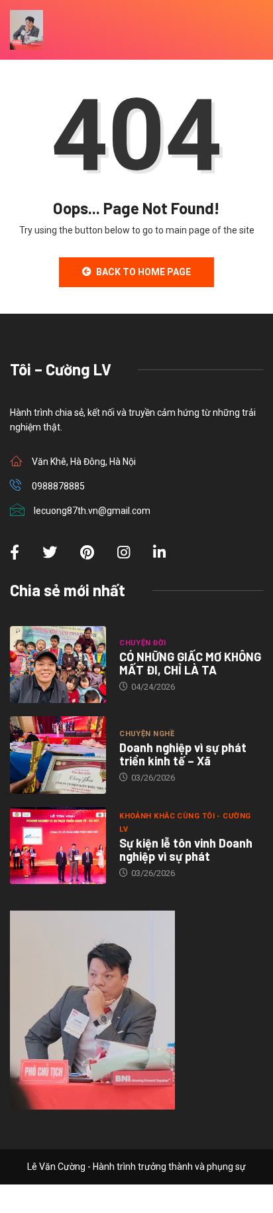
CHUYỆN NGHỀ (146, 734)
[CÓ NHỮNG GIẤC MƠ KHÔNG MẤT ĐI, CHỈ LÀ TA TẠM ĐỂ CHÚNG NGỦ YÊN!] (58, 664)
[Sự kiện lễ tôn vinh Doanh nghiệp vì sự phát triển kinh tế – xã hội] (58, 845)
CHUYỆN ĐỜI (142, 643)
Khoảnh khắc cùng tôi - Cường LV (184, 823)
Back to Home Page (143, 272)
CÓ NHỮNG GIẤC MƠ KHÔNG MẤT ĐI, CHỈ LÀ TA (190, 663)
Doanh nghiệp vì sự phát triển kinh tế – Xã (182, 754)
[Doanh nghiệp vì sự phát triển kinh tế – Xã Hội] (58, 754)
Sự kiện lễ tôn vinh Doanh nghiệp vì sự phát (185, 849)
